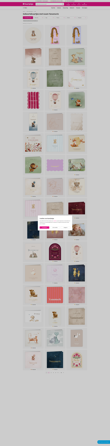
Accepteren (44, 227)
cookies (54, 220)
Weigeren (65, 227)
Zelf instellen (55, 227)
